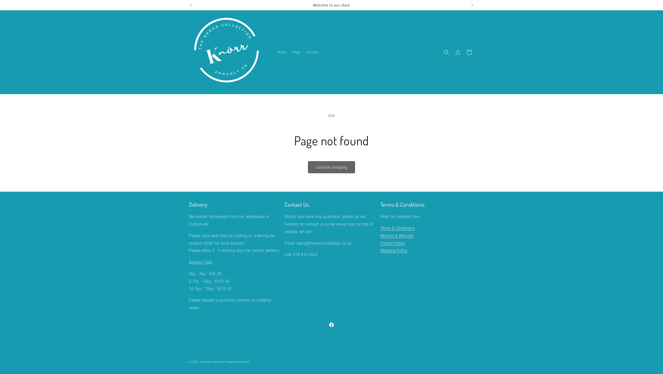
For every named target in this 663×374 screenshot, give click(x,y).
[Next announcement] (472, 5)
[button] (446, 52)
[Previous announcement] (191, 5)
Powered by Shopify (237, 362)
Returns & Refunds (397, 235)
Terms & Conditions (397, 228)
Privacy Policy (392, 243)
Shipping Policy (393, 250)
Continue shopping (331, 167)
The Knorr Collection (212, 362)
